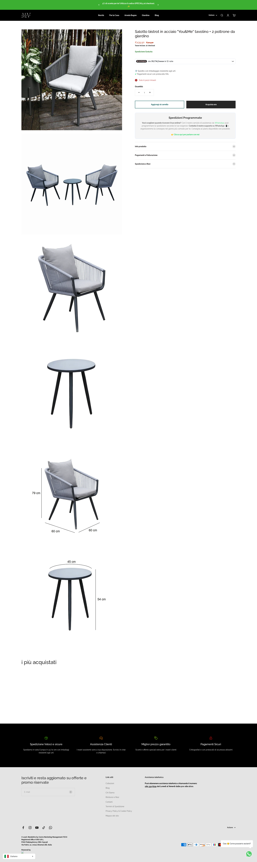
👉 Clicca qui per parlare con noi (185, 134)
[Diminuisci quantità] (139, 92)
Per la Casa (114, 15)
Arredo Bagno (130, 15)
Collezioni (110, 783)
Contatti (109, 802)
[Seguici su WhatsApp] (50, 827)
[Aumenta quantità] (150, 92)
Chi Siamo (110, 793)
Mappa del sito (112, 816)
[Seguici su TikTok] (44, 827)
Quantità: (139, 86)
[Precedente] (98, 5)
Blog (157, 15)
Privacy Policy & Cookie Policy (119, 811)
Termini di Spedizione (115, 806)
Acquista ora (211, 104)
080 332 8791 (150, 786)
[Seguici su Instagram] (30, 827)
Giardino (145, 15)
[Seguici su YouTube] (37, 827)
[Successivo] (158, 5)
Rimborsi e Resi (112, 797)
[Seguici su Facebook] (23, 827)
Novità (101, 15)
